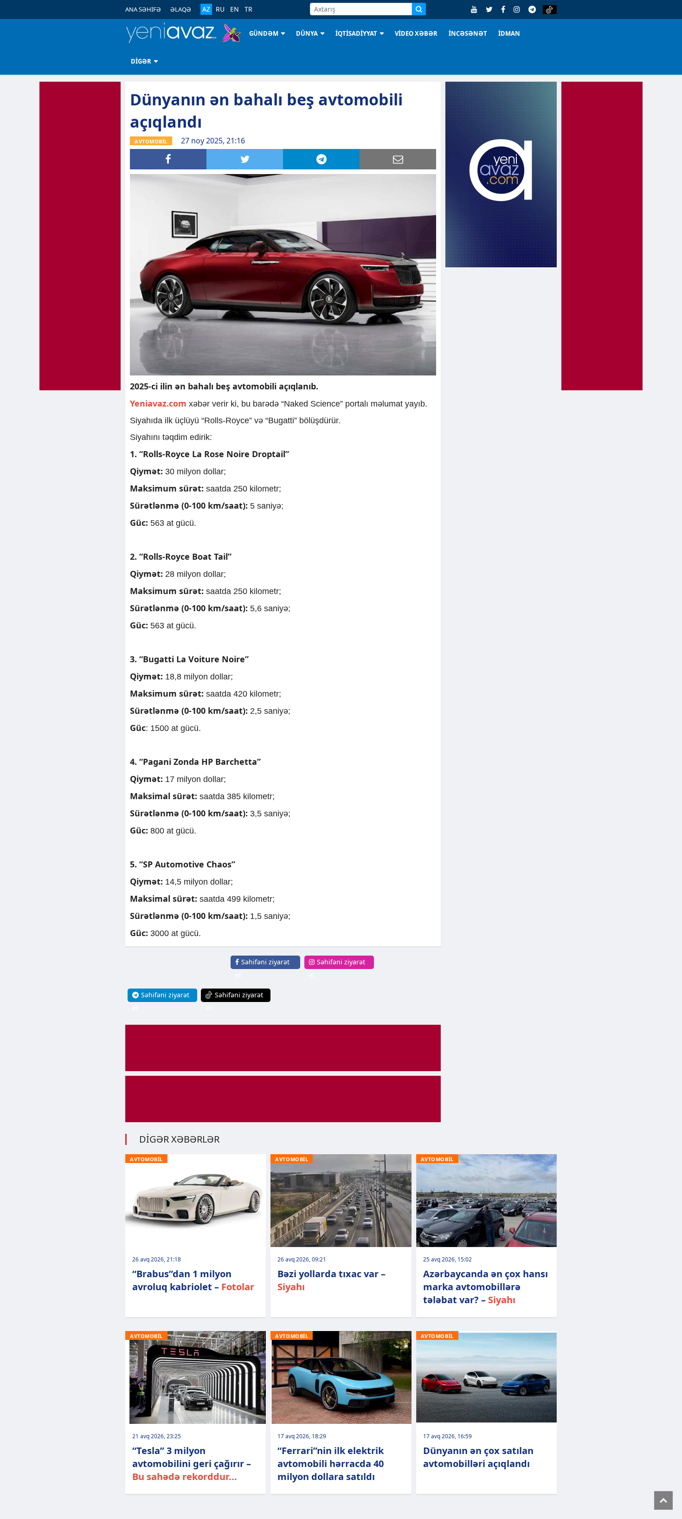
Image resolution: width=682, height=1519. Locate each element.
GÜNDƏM (263, 33)
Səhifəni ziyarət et (262, 968)
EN (234, 9)
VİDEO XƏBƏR (416, 33)
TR (248, 9)
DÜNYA (307, 33)
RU (220, 9)
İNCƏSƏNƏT (468, 33)
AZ (206, 9)
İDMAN (509, 33)
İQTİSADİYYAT (356, 33)
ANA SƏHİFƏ (143, 9)
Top (663, 1500)
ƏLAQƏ (180, 9)
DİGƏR (141, 61)
